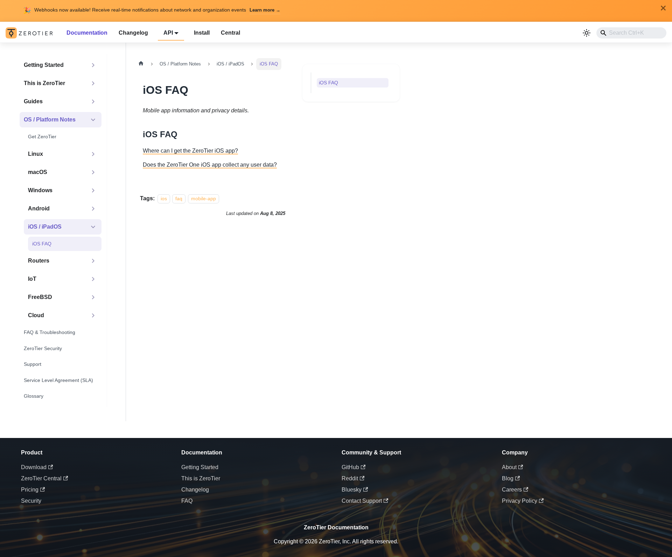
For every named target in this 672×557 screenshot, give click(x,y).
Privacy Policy (519, 501)
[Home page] (141, 64)
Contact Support (362, 501)
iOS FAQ (328, 82)
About (509, 467)
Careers (512, 490)
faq (178, 198)
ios (164, 198)
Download (34, 467)
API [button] (168, 33)
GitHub (350, 467)
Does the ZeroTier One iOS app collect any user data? (210, 165)
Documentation (86, 33)
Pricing (29, 490)
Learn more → (265, 10)
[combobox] (631, 33)
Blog (507, 478)
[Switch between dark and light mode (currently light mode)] (586, 33)
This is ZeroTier (200, 478)
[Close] (663, 8)
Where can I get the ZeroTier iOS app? (190, 151)
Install (202, 33)
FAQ (186, 501)
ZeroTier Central (41, 478)
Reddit (350, 478)
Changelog (133, 33)
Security (31, 501)
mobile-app (203, 198)
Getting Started (199, 467)
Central (230, 33)
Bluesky (352, 490)
